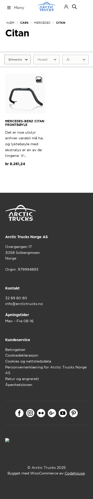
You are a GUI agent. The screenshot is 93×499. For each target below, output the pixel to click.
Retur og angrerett (22, 379)
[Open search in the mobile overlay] (74, 6)
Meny (19, 7)
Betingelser (15, 350)
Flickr (41, 413)
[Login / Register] (66, 7)
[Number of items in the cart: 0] (83, 6)
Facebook (19, 413)
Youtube (63, 413)
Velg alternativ (23, 176)
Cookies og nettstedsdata (28, 361)
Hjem (10, 22)
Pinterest (73, 413)
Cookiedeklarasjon (21, 355)
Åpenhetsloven (18, 385)
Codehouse (75, 473)
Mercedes (42, 22)
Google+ (52, 413)
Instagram (30, 413)
